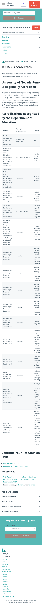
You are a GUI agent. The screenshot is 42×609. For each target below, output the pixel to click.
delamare (20, 485)
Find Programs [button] (35, 4)
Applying (5, 40)
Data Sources (6, 569)
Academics (6, 43)
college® (6, 555)
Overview (5, 37)
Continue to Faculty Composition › (16, 466)
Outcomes (6, 53)
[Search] (23, 4)
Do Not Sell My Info (8, 596)
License (32, 485)
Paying (4, 50)
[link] (21, 37)
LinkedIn (5, 586)
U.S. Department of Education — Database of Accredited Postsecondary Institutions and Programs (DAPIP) (20, 479)
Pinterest (5, 581)
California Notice (7, 594)
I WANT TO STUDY (10, 525)
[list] (21, 37)
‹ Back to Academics (11, 463)
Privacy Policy (6, 591)
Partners (4, 577)
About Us (4, 559)
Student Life (6, 47)
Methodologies (6, 572)
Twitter (4, 579)
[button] (36, 27)
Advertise (4, 574)
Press (3, 562)
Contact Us (5, 564)
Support (4, 567)
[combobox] (23, 4)
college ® (10, 4)
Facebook (5, 584)
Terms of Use (6, 589)
